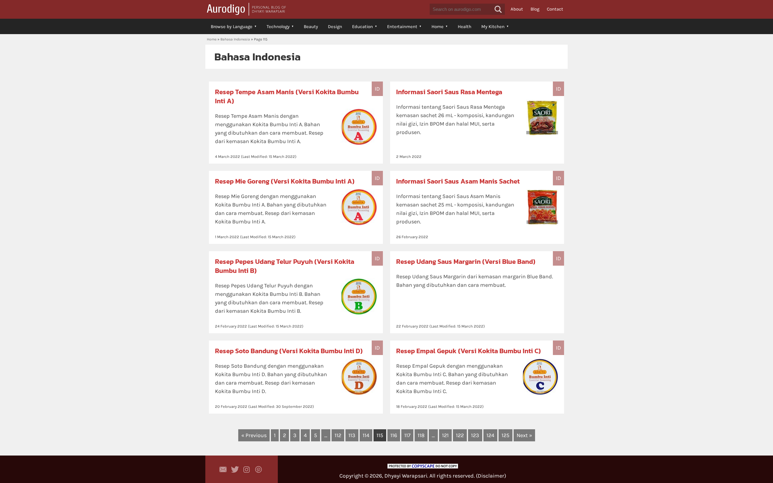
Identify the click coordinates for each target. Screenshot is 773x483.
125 (505, 435)
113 (351, 435)
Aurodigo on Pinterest (258, 469)
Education (362, 26)
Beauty (311, 26)
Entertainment (402, 26)
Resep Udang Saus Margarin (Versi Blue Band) (465, 262)
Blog (535, 9)
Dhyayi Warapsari (405, 475)
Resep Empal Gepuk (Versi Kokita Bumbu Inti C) (468, 351)
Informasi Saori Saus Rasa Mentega (449, 92)
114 (366, 435)
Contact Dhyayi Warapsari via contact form (223, 469)
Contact (555, 9)
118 (421, 435)
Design (335, 26)
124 (490, 435)
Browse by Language (231, 26)
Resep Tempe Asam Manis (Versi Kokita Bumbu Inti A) (287, 96)
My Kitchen (493, 26)
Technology (278, 26)
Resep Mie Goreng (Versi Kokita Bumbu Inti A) (284, 181)
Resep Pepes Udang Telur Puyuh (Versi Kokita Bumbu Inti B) (284, 266)
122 (460, 435)
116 (393, 435)
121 (445, 435)
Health (464, 26)
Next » (524, 435)
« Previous (254, 435)
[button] (498, 9)
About (517, 9)
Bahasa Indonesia (235, 39)
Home (437, 26)
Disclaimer (491, 475)
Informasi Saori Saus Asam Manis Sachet (458, 181)
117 (407, 435)
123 (475, 435)
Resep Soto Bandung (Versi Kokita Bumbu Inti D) (289, 351)
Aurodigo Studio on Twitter (234, 469)
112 (338, 435)
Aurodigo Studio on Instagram (246, 469)
